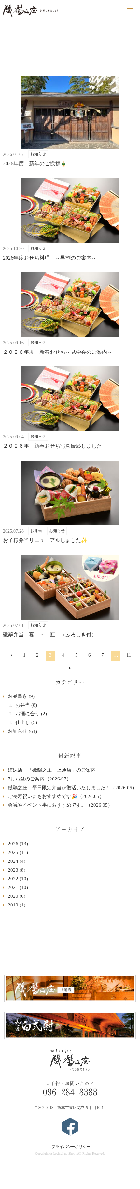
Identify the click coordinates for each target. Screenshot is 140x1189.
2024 (16, 861)
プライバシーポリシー (70, 1146)
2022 (18, 878)
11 (128, 655)
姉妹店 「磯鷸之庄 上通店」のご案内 (52, 770)
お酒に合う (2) (31, 713)
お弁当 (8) (26, 705)
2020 (16, 896)
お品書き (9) (21, 696)
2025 (18, 852)
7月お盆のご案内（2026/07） (39, 778)
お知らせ (38, 154)
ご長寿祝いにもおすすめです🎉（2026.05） (56, 796)
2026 (18, 843)
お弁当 (36, 530)
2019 (16, 904)
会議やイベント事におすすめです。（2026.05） (60, 805)
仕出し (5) (26, 722)
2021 (18, 887)
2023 (16, 869)
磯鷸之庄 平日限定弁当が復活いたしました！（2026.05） (72, 787)
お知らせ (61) (22, 731)
